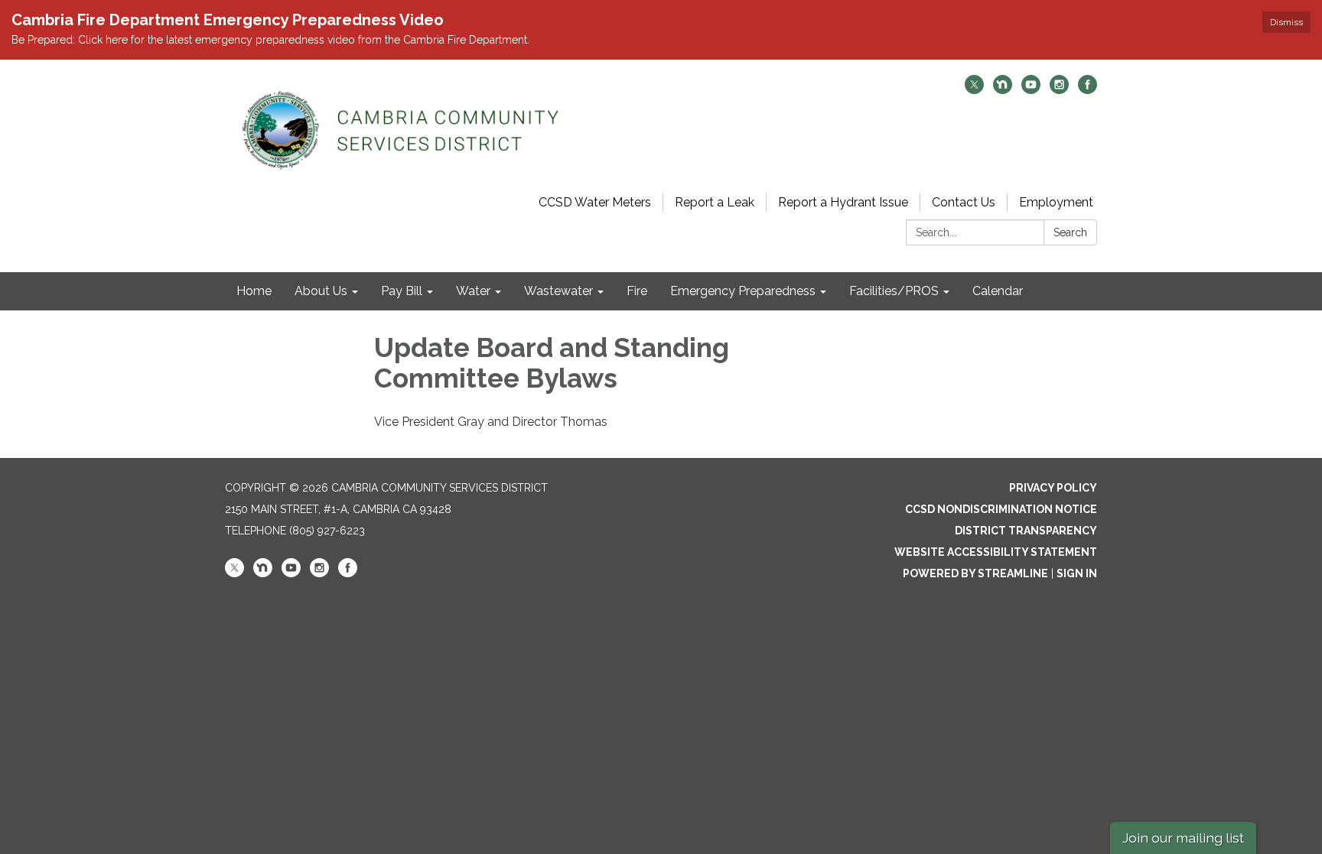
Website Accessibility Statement (995, 552)
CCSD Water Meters (595, 202)
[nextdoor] (1002, 90)
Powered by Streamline (975, 573)
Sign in (1077, 573)
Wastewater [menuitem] (558, 291)
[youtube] (1030, 90)
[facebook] (1087, 90)
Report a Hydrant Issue (843, 202)
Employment (1056, 202)
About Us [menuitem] (321, 291)
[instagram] (1059, 90)
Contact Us (963, 202)
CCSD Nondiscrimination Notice (1001, 509)
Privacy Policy (1053, 488)
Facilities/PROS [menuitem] (894, 291)
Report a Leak (714, 202)
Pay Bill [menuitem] (401, 291)
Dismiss (1286, 22)
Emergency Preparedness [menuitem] (743, 291)
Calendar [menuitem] (997, 291)
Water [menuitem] (473, 291)
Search (1070, 232)
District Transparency (1026, 530)
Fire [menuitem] (637, 291)
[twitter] (974, 90)
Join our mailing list (1183, 838)
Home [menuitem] (254, 291)
